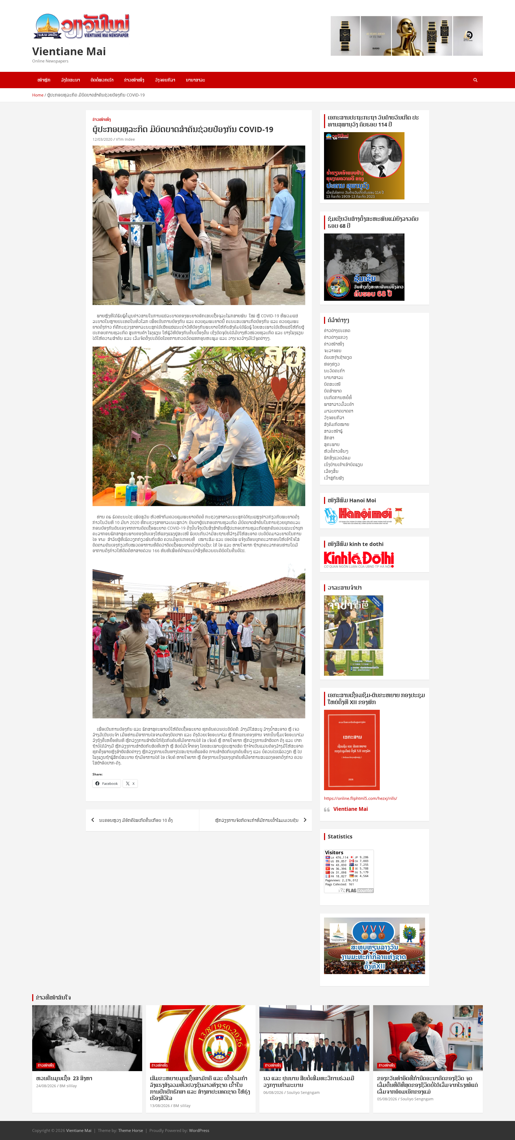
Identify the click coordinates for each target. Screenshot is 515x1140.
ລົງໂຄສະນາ (70, 80)
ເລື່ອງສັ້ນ (331, 471)
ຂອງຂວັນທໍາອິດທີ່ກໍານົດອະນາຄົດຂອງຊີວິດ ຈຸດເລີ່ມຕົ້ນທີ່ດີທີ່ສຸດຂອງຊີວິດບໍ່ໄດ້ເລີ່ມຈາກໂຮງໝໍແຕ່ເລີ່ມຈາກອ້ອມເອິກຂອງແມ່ (427, 1085)
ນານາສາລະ (195, 80)
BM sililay (68, 1085)
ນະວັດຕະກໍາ (334, 370)
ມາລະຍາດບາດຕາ (338, 411)
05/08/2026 (387, 1098)
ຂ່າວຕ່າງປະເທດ (337, 330)
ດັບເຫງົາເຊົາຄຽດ (338, 357)
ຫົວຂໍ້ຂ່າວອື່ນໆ (336, 451)
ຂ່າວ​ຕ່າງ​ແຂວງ (336, 337)
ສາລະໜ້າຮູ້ (333, 431)
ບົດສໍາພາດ (333, 390)
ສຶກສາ (329, 437)
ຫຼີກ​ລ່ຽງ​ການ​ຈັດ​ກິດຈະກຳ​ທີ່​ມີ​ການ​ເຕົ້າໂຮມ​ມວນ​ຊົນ (257, 820)
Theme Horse (130, 1130)
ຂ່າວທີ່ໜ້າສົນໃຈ (53, 997)
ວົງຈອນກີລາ (165, 80)
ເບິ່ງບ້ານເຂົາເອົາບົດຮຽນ (343, 464)
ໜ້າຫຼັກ (44, 80)
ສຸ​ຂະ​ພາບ (332, 444)
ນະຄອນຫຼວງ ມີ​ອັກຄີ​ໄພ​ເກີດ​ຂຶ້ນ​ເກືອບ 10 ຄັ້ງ (136, 820)
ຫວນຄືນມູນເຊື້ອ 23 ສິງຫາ (64, 1078)
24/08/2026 (46, 1085)
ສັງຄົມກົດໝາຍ (336, 424)
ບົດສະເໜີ (332, 384)
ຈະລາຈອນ (332, 350)
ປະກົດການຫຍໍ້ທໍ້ (338, 397)
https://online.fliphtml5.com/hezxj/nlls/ (360, 798)
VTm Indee (125, 139)
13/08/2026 (160, 1105)
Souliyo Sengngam (303, 1092)
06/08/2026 (273, 1092)
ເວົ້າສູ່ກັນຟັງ (334, 478)
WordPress (199, 1130)
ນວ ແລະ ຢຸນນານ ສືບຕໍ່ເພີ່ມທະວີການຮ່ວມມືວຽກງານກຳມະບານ (308, 1082)
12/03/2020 (102, 139)
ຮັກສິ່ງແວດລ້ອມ (337, 458)
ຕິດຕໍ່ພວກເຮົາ (102, 80)
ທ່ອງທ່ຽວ (332, 364)
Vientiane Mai (69, 51)
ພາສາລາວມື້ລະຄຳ (339, 404)
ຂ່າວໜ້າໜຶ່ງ (134, 80)
